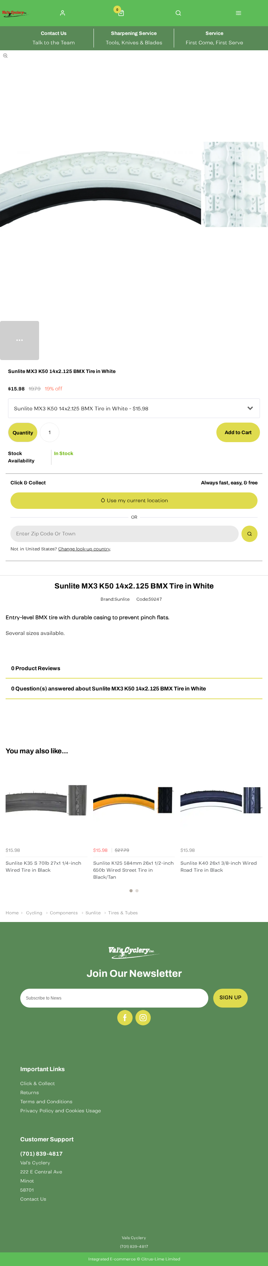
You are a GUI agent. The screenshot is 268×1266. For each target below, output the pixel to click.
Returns (29, 1093)
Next (256, 830)
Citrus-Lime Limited (160, 1259)
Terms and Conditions (46, 1102)
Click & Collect (37, 1083)
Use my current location (136, 500)
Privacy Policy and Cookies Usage (60, 1111)
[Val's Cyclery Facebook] (125, 1017)
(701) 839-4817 (41, 1153)
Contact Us (33, 1199)
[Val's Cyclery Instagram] (143, 1017)
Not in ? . (60, 548)
